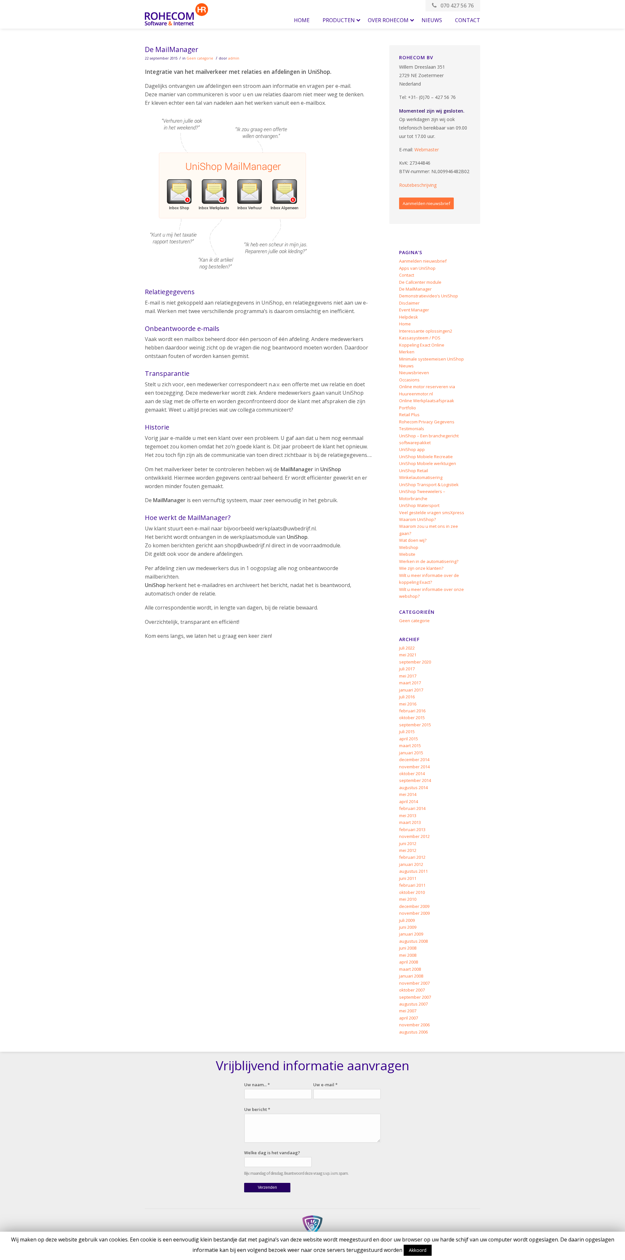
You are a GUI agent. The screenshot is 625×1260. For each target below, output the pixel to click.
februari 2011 (412, 885)
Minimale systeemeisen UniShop (431, 359)
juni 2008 (407, 948)
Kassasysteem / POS (419, 338)
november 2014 (414, 767)
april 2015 (408, 739)
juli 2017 (407, 669)
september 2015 (415, 725)
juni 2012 (407, 843)
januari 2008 (411, 976)
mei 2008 (407, 955)
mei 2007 (407, 1011)
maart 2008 (410, 969)
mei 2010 (407, 899)
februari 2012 (412, 857)
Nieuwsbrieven (414, 373)
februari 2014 (412, 808)
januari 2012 (411, 864)
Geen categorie (200, 58)
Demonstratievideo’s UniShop (428, 296)
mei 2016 (407, 704)
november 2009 (414, 913)
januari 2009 (411, 934)
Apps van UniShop (417, 268)
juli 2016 (407, 697)
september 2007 (415, 997)
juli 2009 (407, 920)
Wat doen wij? (412, 540)
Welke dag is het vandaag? (272, 1153)
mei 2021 (407, 655)
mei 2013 (407, 815)
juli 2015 (407, 731)
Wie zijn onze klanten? (421, 568)
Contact (406, 275)
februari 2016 (412, 711)
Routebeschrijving (418, 185)
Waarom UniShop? (417, 519)
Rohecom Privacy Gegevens (426, 422)
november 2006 (414, 1025)
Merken (406, 352)
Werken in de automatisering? (428, 561)
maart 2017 (410, 683)
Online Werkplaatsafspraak (426, 401)
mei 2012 (407, 850)
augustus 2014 (413, 787)
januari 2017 (411, 690)
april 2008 (408, 962)
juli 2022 (407, 648)
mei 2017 (407, 676)
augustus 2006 (413, 1032)
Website (407, 554)
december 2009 (414, 906)
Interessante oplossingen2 (425, 331)
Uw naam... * (257, 1085)
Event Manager (414, 310)
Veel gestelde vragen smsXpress (431, 512)
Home (405, 324)
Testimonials (411, 428)
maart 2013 (410, 822)
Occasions (409, 380)
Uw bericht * (257, 1109)
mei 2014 (407, 794)
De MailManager (171, 49)
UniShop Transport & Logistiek (429, 484)
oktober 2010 (412, 892)
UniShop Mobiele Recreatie (426, 456)
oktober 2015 (412, 717)
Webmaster (426, 149)
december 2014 (414, 759)
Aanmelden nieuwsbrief (426, 203)
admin (233, 58)
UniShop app (412, 449)
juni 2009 (407, 927)
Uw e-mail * (325, 1085)
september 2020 (415, 662)
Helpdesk (408, 317)
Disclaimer (409, 303)
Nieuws (406, 366)
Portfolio (407, 408)
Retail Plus (409, 415)
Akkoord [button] (417, 1250)
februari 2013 (412, 829)
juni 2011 (407, 878)
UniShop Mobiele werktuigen (427, 463)
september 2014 (415, 780)
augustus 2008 (413, 941)
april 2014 (408, 801)
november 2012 (414, 836)
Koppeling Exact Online (421, 345)
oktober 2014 (412, 773)
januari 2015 (411, 753)
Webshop (408, 547)
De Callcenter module (420, 282)
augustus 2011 (413, 871)
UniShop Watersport (419, 505)
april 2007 (408, 1018)
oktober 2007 (412, 990)
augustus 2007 (413, 1004)
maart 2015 (410, 745)
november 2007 (414, 983)
